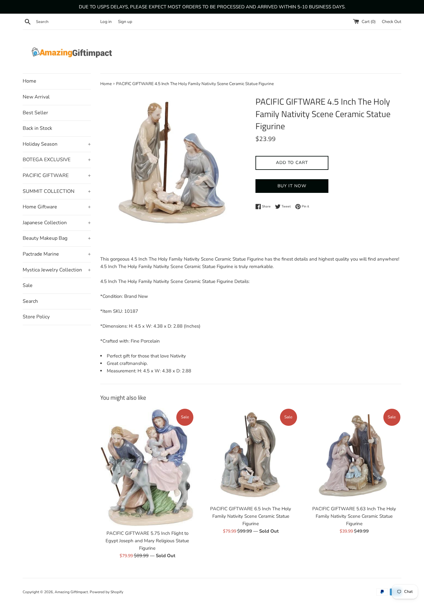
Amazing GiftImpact (71, 591)
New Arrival (36, 96)
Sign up (125, 22)
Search (30, 301)
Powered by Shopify (106, 591)
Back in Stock (37, 128)
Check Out (391, 22)
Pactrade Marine (57, 254)
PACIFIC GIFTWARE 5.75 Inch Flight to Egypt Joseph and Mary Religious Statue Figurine (147, 540)
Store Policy (36, 316)
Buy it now (291, 186)
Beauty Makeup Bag (57, 238)
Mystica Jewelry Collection (57, 269)
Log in (106, 22)
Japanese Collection (57, 222)
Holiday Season (57, 144)
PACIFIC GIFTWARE (57, 175)
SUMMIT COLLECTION (57, 191)
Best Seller (35, 112)
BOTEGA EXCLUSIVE (57, 159)
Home (29, 81)
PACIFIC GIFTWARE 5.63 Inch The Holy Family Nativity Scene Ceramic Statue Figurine (354, 516)
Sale (28, 285)
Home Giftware (57, 206)
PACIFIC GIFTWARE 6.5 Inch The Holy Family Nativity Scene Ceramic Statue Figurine (250, 516)
